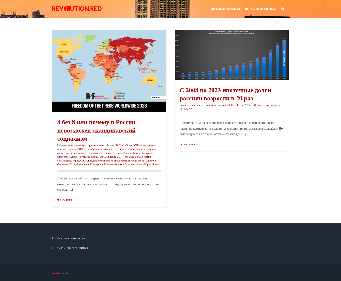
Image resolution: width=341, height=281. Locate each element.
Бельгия (72, 149)
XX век (128, 145)
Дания (138, 149)
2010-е (239, 105)
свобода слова (136, 160)
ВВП (80, 149)
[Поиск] (282, 8)
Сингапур (150, 160)
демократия (149, 149)
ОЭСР (83, 160)
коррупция (148, 153)
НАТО (101, 156)
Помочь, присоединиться (71, 248)
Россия (123, 160)
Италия (127, 153)
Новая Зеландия (130, 156)
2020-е (119, 145)
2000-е (231, 105)
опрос (75, 160)
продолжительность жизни (103, 160)
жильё (60, 153)
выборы (107, 149)
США (72, 164)
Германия (118, 149)
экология (119, 164)
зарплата (70, 153)
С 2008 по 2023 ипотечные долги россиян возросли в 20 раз (225, 94)
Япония (156, 164)
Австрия (62, 149)
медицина (91, 156)
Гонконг (129, 149)
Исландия (106, 153)
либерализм (63, 156)
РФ (190, 108)
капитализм (74, 145)
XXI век (137, 145)
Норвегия (145, 156)
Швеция (108, 164)
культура (87, 145)
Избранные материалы (69, 238)
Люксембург (78, 156)
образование (64, 160)
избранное (82, 153)
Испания (117, 153)
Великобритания (93, 149)
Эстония (129, 164)
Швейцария (96, 164)
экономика (99, 145)
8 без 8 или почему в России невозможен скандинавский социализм (96, 130)
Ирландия (94, 153)
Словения (62, 164)
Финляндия (82, 164)
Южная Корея (143, 164)
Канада (136, 153)
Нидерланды (113, 156)
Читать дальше (65, 199)
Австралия (149, 145)
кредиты (275, 105)
